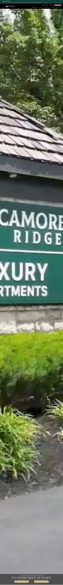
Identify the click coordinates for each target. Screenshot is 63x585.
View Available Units (41, 581)
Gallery (41, 7)
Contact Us (58, 7)
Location (52, 7)
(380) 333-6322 (45, 5)
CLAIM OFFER (45, 2)
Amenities (47, 7)
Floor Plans (34, 7)
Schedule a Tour (22, 581)
